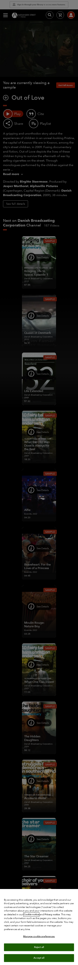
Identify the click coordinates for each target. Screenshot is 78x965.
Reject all (39, 947)
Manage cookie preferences (39, 936)
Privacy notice (52, 914)
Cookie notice (31, 914)
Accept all (39, 958)
